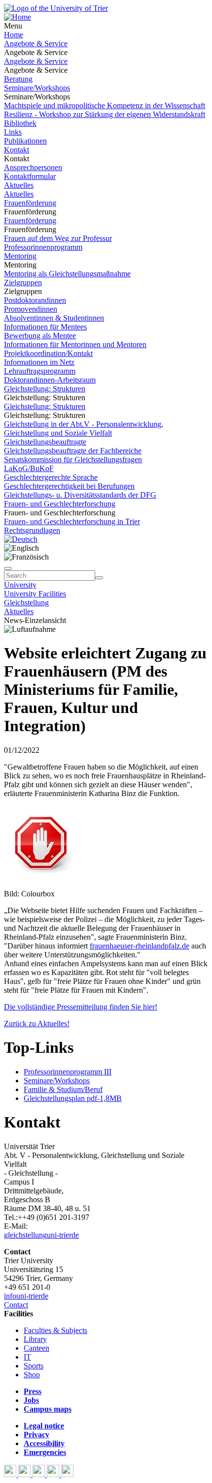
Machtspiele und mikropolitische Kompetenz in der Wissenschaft (104, 105)
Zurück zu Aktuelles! (37, 1023)
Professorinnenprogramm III (67, 1072)
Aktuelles (19, 185)
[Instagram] (54, 1474)
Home (13, 34)
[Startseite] (56, 8)
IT (27, 1357)
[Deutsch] (20, 539)
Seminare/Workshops (37, 88)
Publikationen (25, 141)
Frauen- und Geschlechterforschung (59, 504)
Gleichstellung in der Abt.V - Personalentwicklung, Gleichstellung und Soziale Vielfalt (83, 428)
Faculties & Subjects (55, 1330)
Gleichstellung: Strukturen (44, 389)
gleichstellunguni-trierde (41, 1235)
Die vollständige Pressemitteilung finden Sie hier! (80, 1007)
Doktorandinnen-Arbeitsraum (50, 380)
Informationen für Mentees (45, 327)
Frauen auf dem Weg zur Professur (58, 238)
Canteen (36, 1348)
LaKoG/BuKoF (29, 468)
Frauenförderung (30, 203)
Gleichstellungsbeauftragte (45, 442)
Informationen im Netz (39, 362)
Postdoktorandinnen (35, 300)
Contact (16, 1305)
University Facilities (35, 594)
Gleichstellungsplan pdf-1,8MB (73, 1098)
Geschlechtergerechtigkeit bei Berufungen (69, 486)
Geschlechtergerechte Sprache (51, 477)
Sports (33, 1366)
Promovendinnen (30, 309)
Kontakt (16, 150)
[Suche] (8, 568)
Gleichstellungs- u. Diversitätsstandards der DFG (80, 495)
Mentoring (20, 256)
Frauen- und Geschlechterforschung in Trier (72, 521)
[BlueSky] (25, 1474)
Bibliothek (20, 123)
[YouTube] (40, 1474)
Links (13, 132)
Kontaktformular (30, 176)
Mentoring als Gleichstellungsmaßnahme (67, 273)
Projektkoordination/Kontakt (48, 353)
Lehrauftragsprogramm (39, 371)
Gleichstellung (26, 602)
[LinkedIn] (67, 1474)
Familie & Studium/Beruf (63, 1089)
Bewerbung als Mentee (40, 335)
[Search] (99, 577)
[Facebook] (11, 1474)
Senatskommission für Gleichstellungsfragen (73, 459)
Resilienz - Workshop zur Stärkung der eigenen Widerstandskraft (104, 114)
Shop (32, 1374)
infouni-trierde (26, 1296)
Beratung (18, 79)
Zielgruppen (23, 282)
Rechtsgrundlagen (32, 530)
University (20, 585)
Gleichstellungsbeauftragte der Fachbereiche (72, 450)
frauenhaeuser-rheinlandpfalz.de (139, 946)
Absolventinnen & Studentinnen (54, 318)
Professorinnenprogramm (43, 247)
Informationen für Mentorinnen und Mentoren (75, 344)
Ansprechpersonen (33, 167)
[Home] (17, 17)
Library (35, 1339)
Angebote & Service (36, 43)
